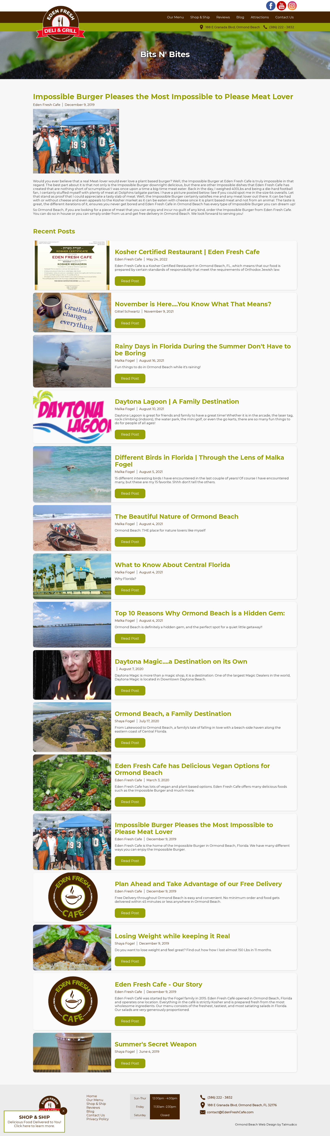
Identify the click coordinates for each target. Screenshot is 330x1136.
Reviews (223, 17)
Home (92, 1096)
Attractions (260, 17)
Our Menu (175, 17)
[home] (60, 27)
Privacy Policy (98, 1119)
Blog (240, 17)
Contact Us (284, 17)
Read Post (130, 281)
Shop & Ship (200, 17)
